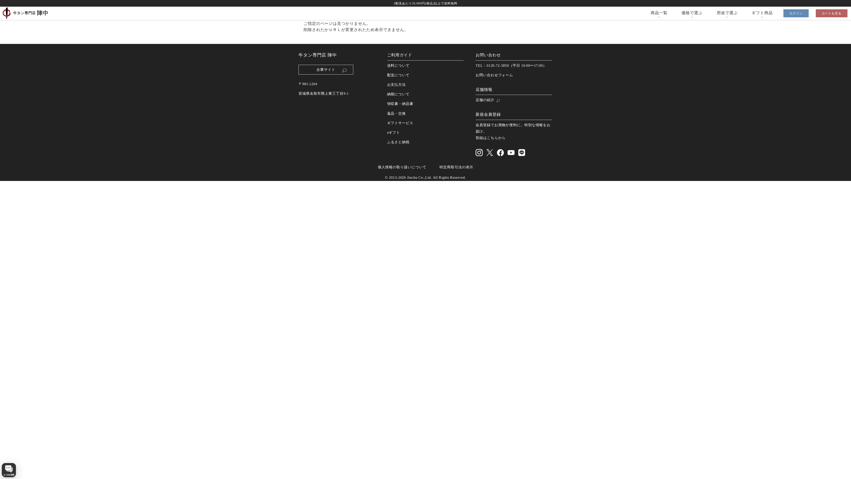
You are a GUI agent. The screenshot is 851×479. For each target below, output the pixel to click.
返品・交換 (396, 114)
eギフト (393, 133)
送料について (398, 66)
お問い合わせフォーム (494, 75)
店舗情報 (484, 89)
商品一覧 (659, 13)
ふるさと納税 (398, 142)
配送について (398, 75)
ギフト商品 (762, 13)
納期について (398, 94)
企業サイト (325, 70)
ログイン (796, 13)
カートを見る (831, 13)
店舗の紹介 (485, 100)
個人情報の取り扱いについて (402, 167)
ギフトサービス (400, 123)
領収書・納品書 (400, 104)
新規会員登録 (488, 114)
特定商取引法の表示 (456, 167)
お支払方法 (396, 85)
